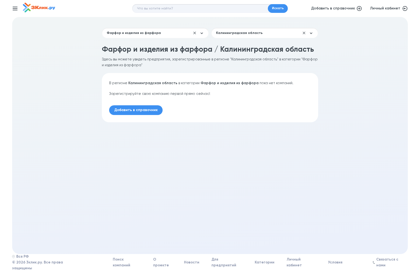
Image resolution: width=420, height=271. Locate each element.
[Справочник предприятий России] (39, 11)
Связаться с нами (387, 262)
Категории (264, 262)
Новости (191, 262)
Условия (335, 262)
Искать (278, 8)
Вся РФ (22, 256)
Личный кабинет (385, 8)
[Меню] (15, 8)
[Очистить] (195, 33)
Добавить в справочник (333, 8)
